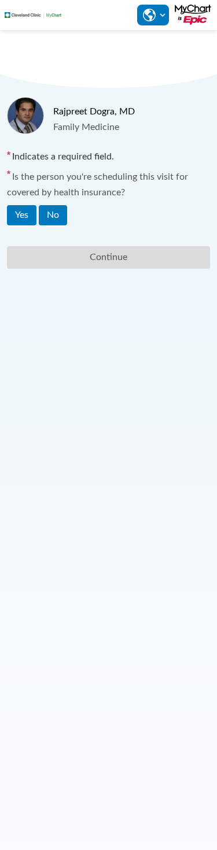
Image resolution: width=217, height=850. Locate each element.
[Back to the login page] (33, 15)
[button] (152, 15)
